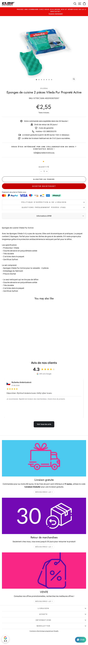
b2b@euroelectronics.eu (44, 153)
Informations (43, 620)
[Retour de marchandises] (44, 516)
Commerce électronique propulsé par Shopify (44, 631)
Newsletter (43, 626)
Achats (43, 614)
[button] (80, 639)
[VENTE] (44, 570)
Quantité (44, 167)
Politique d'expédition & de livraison (44, 202)
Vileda (44, 88)
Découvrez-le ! (44, 492)
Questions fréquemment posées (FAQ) (44, 207)
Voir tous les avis (44, 424)
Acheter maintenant (44, 186)
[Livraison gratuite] (44, 458)
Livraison (43, 608)
